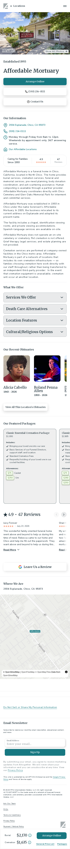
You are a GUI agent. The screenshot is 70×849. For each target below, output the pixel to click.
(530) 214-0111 (17, 131)
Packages (62, 844)
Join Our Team (9, 803)
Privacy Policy (15, 770)
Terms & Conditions (12, 815)
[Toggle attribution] (66, 672)
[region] (35, 637)
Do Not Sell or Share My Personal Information (30, 707)
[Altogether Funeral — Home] (6, 6)
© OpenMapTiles (43, 671)
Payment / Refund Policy (13, 826)
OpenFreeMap (28, 671)
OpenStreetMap (10, 675)
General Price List (45, 844)
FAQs (5, 809)
